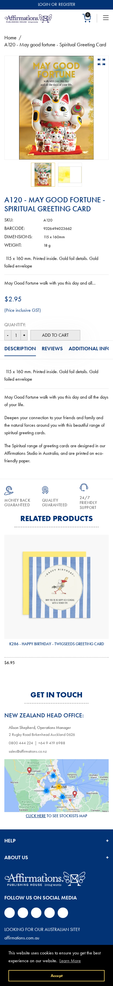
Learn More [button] (70, 961)
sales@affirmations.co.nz (28, 751)
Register (67, 4)
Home (10, 37)
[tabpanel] (43, 175)
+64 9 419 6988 (51, 742)
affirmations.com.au (21, 938)
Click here (36, 815)
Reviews (52, 348)
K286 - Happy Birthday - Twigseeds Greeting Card (56, 643)
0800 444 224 (21, 742)
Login (44, 4)
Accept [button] (57, 975)
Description (20, 348)
